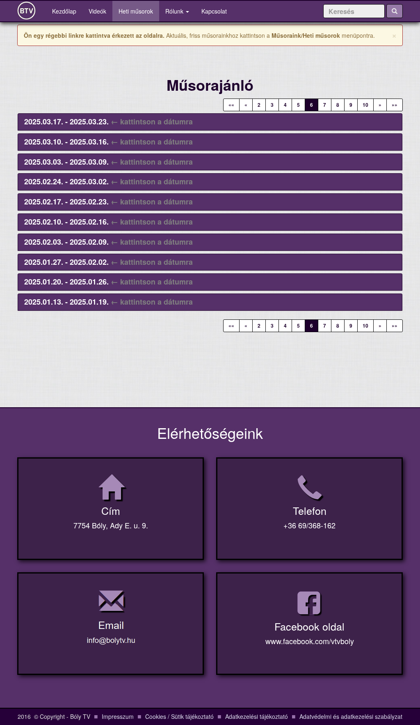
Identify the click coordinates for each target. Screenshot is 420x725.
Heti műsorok (136, 11)
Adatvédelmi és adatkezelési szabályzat (350, 716)
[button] (108, 121)
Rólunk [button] (175, 11)
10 (365, 104)
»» (394, 104)
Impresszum (118, 716)
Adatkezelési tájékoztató (256, 716)
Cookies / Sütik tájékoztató (179, 716)
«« (231, 104)
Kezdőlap (67, 11)
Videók (97, 11)
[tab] (210, 122)
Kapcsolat (214, 11)
